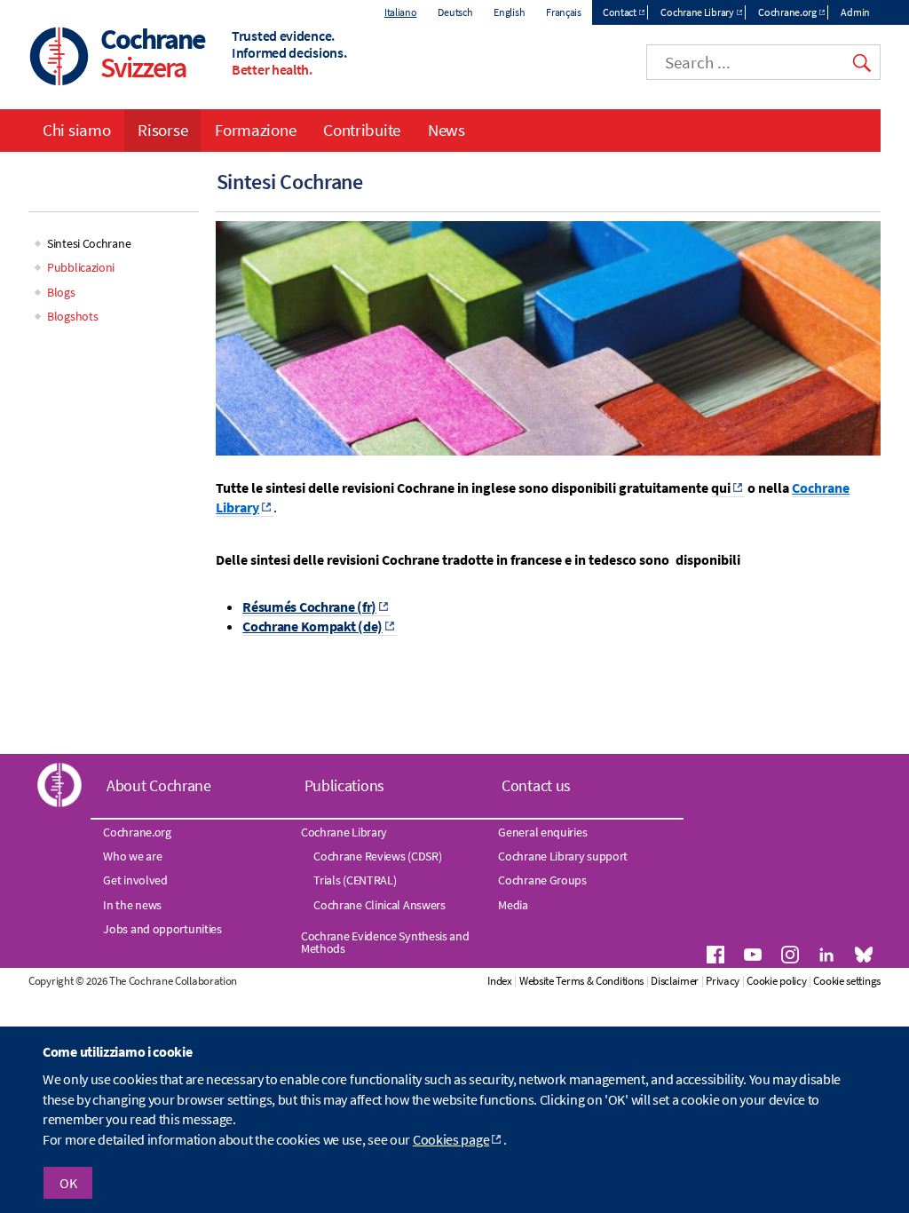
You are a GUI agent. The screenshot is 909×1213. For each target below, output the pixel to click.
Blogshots (72, 316)
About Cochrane (159, 785)
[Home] (59, 58)
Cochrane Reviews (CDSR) (377, 856)
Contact (619, 12)
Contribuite (361, 129)
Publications (344, 785)
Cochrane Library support (563, 856)
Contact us (536, 785)
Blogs (61, 292)
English (509, 12)
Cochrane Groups (542, 880)
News (446, 129)
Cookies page (451, 1139)
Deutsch (455, 12)
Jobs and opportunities (162, 929)
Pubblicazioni (81, 267)
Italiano (400, 12)
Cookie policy (776, 980)
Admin (855, 12)
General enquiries (542, 832)
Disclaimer (675, 980)
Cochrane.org (787, 12)
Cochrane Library (696, 12)
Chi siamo (76, 129)
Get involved (135, 880)
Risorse (162, 129)
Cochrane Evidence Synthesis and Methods (385, 942)
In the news (132, 905)
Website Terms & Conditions (581, 980)
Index (499, 980)
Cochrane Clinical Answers (379, 905)
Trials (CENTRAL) (354, 880)
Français (563, 12)
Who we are (132, 856)
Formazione (255, 129)
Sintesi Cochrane (88, 243)
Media (513, 905)
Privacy (722, 980)
